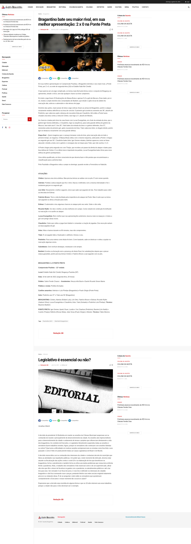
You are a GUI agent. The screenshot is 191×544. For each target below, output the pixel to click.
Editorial (5, 70)
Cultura (4, 85)
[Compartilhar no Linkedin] (73, 78)
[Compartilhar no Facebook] (43, 78)
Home (40, 14)
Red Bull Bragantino (61, 321)
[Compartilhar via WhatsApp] (62, 78)
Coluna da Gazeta (8, 74)
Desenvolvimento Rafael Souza (135, 517)
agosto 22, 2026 (123, 26)
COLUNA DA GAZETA (124, 24)
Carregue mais (17, 46)
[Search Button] (30, 119)
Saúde (4, 97)
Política (4, 93)
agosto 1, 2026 (122, 38)
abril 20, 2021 (55, 29)
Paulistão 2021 (48, 321)
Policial (4, 89)
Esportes (5, 81)
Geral (4, 100)
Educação (5, 66)
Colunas (89, 7)
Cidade (4, 62)
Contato (145, 7)
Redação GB (44, 29)
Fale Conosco (6, 104)
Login (188, 1)
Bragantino (5, 78)
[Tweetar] (53, 78)
